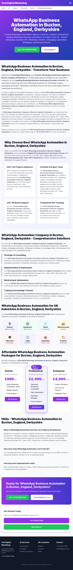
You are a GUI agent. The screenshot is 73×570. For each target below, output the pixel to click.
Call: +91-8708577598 (27, 50)
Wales (40, 551)
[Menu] (70, 3)
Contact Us (60, 399)
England (15, 8)
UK (9, 8)
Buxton (32, 8)
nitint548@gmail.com (42, 497)
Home (3, 8)
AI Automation (24, 546)
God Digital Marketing (14, 3)
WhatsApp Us (50, 50)
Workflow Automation (26, 551)
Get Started (12, 399)
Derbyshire (24, 8)
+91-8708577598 (42, 132)
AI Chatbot (23, 549)
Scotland (41, 549)
